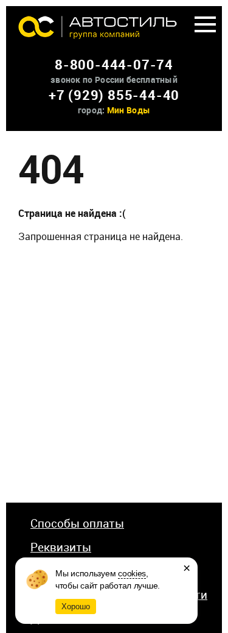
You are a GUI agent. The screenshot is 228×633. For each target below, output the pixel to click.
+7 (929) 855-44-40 (114, 94)
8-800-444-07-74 (114, 64)
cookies (132, 573)
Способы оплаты (77, 523)
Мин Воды (128, 110)
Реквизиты (60, 547)
